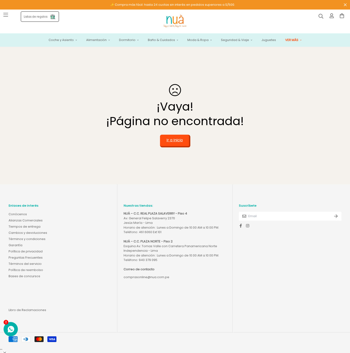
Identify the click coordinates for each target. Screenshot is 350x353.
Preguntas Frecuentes (26, 257)
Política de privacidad (26, 251)
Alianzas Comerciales (26, 220)
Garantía (15, 245)
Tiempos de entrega (24, 226)
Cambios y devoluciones (28, 232)
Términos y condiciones (27, 239)
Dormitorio (127, 40)
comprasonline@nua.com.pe (146, 277)
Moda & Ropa (198, 40)
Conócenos (18, 214)
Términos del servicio (25, 263)
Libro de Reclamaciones (27, 310)
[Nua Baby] (175, 22)
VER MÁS (291, 40)
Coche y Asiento (61, 40)
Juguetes (268, 40)
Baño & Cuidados (161, 40)
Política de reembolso (26, 270)
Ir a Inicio (174, 140)
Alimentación (96, 40)
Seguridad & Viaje (235, 40)
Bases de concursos (24, 276)
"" (1, 350)
